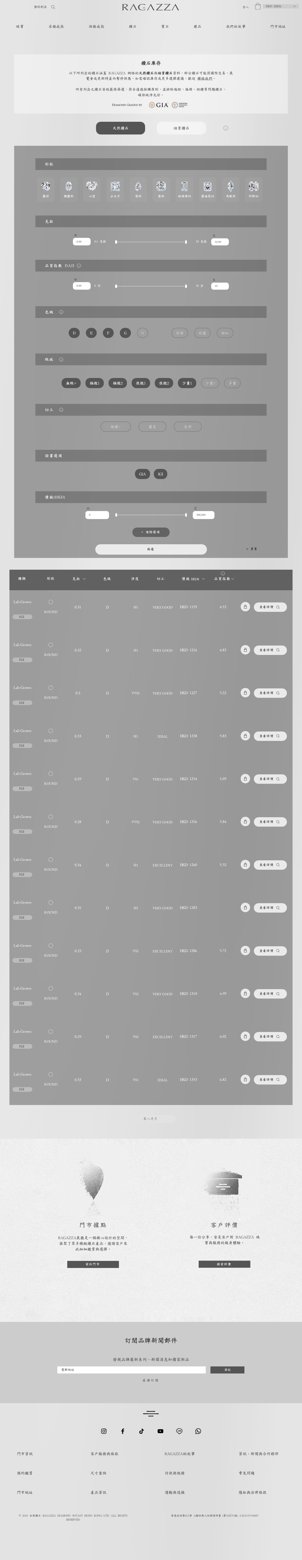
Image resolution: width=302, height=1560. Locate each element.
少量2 (210, 383)
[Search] (68, 7)
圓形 (46, 189)
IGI (160, 474)
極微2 (118, 383)
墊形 (161, 189)
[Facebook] (122, 1431)
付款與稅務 (175, 1473)
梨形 (138, 189)
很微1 (141, 383)
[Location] (79, 265)
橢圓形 (69, 189)
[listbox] (281, 6)
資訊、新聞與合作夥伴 (259, 1454)
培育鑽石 (181, 128)
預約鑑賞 (25, 1473)
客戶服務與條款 (104, 1454)
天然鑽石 (121, 128)
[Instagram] (103, 1431)
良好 (188, 427)
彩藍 (202, 333)
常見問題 (247, 1473)
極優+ (115, 427)
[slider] (116, 242)
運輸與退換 (175, 1492)
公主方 (115, 189)
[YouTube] (160, 1431)
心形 (92, 189)
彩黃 (180, 333)
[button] (258, 6)
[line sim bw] (179, 1431)
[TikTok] (141, 1431)
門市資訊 (25, 1454)
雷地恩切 (207, 189)
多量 (232, 383)
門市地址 (25, 1492)
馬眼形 (230, 189)
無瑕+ (71, 383)
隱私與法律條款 (253, 1492)
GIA (142, 474)
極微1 (95, 383)
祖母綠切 (184, 189)
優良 (152, 427)
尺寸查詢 (98, 1473)
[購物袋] (245, 606)
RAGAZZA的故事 (180, 1454)
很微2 (164, 383)
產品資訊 (98, 1492)
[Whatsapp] (198, 1431)
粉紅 (225, 333)
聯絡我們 (204, 78)
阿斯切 (254, 189)
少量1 (187, 383)
